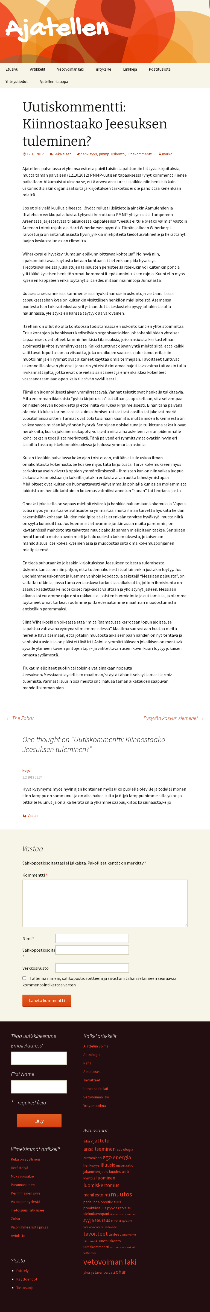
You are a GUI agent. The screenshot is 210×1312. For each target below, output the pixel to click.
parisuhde (91, 1201)
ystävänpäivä (101, 1272)
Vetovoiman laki (70, 69)
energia (122, 1157)
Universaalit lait (95, 1088)
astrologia (124, 1149)
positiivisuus (111, 1201)
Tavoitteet (91, 1080)
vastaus (89, 1252)
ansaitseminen (99, 1149)
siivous (114, 1214)
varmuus (115, 1247)
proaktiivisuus (94, 1207)
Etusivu (11, 69)
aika (86, 1141)
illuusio (108, 1165)
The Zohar (19, 717)
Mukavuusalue (22, 1176)
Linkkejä (130, 69)
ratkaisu (124, 1207)
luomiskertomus (101, 1185)
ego (107, 1157)
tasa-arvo (89, 1227)
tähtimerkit (129, 1234)
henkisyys (89, 153)
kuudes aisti (119, 1171)
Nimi (28, 938)
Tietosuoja (25, 1287)
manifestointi (96, 1195)
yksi (86, 1272)
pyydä (112, 1207)
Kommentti (35, 875)
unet (103, 1240)
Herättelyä (19, 1167)
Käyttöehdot (26, 1279)
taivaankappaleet (121, 1221)
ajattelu (100, 1140)
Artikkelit (37, 69)
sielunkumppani (96, 1213)
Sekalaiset (62, 153)
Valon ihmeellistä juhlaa (29, 1227)
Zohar (16, 1218)
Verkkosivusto (35, 968)
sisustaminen (127, 1214)
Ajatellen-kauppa (54, 81)
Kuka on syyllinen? (25, 1159)
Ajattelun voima (96, 1046)
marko (167, 153)
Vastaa (33, 815)
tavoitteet (95, 1233)
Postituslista (160, 69)
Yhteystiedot (16, 81)
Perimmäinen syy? (25, 1193)
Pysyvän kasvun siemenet (174, 717)
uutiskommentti (139, 153)
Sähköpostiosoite (38, 953)
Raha (87, 1063)
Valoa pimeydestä (25, 1201)
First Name (22, 1073)
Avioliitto (18, 1235)
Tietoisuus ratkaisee (27, 1210)
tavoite (112, 1227)
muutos (121, 1194)
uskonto (118, 153)
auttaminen (92, 1157)
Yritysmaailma (94, 1105)
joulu (104, 1171)
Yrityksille (103, 69)
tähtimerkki (90, 1241)
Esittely (22, 1270)
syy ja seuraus (96, 1220)
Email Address (27, 1045)
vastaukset (128, 1247)
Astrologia (91, 1054)
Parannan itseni (23, 1184)
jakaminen (91, 1171)
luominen (105, 1178)
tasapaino (101, 1227)
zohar (119, 1271)
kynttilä (89, 1178)
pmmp (104, 153)
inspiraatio (124, 1165)
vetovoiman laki (109, 1262)
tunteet (115, 1234)
